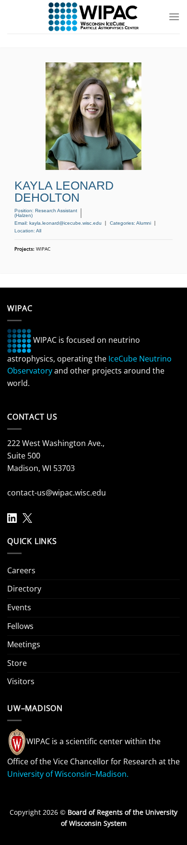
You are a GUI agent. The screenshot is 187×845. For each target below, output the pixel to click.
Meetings (23, 644)
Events (19, 607)
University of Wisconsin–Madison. (68, 774)
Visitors (21, 681)
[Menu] (174, 16)
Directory (24, 588)
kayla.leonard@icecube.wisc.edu (65, 223)
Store (17, 663)
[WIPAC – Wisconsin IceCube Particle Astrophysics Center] (93, 17)
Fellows (20, 626)
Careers (21, 570)
